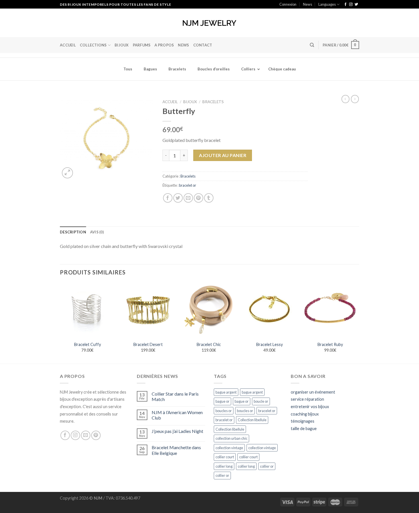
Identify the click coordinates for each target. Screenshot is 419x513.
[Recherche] (312, 45)
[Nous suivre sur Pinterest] (96, 435)
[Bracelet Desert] (148, 310)
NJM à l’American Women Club (177, 415)
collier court (224, 457)
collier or (267, 466)
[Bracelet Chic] (208, 310)
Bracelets (213, 101)
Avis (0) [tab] (97, 232)
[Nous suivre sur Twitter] (356, 5)
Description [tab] (73, 232)
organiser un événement (313, 392)
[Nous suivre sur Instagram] (351, 5)
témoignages (302, 421)
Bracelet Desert (148, 344)
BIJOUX (122, 45)
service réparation (307, 399)
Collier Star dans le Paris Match (175, 396)
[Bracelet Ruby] (330, 310)
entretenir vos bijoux (310, 406)
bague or (222, 401)
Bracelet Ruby (330, 344)
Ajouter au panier (222, 155)
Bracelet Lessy (269, 344)
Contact (202, 45)
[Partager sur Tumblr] (208, 198)
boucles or (223, 410)
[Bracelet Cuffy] (87, 310)
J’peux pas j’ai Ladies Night (177, 431)
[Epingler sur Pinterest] (198, 198)
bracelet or (187, 185)
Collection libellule (252, 420)
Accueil (68, 45)
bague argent (226, 392)
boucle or (261, 401)
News (307, 4)
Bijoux (190, 101)
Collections (93, 45)
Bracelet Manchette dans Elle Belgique (176, 450)
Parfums (142, 45)
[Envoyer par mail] (188, 198)
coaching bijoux (305, 414)
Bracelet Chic (209, 344)
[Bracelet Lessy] (269, 310)
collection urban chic (231, 438)
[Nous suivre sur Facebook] (345, 5)
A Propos (164, 45)
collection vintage (229, 447)
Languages (327, 4)
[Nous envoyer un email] (85, 435)
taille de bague (304, 428)
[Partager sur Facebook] (167, 198)
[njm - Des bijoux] (209, 23)
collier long (224, 466)
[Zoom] (67, 172)
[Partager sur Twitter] (178, 198)
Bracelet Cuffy (87, 344)
